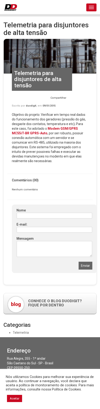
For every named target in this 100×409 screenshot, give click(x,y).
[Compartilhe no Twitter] (77, 99)
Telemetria (21, 332)
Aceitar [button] (14, 398)
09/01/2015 (49, 105)
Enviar (85, 265)
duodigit (31, 105)
